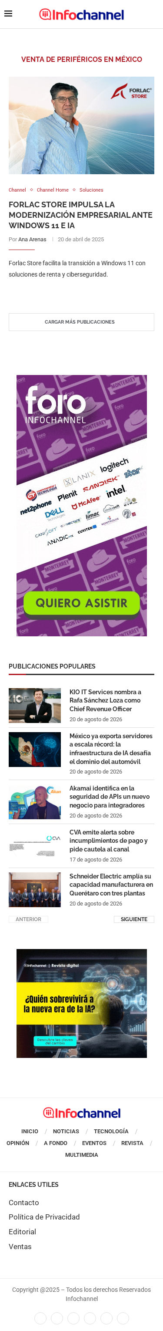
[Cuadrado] (82, 953)
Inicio (29, 1131)
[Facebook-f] (40, 1318)
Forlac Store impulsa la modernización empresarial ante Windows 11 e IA (81, 215)
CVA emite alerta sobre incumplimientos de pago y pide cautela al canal (109, 841)
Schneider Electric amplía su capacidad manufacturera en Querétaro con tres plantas (111, 885)
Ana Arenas (32, 239)
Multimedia (81, 1155)
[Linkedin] (73, 1318)
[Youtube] (90, 1318)
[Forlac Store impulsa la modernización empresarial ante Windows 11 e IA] (81, 125)
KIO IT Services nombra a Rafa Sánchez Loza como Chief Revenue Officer (105, 701)
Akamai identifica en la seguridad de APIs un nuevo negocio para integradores (110, 797)
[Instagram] (123, 1318)
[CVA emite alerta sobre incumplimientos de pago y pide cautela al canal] (35, 845)
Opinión (18, 1143)
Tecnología (111, 1131)
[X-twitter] (57, 1318)
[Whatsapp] (106, 1318)
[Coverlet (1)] (82, 379)
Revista (132, 1143)
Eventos (94, 1143)
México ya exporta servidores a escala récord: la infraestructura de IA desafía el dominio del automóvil (111, 749)
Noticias (66, 1131)
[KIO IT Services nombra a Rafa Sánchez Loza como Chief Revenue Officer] (35, 705)
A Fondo (55, 1143)
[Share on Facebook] (72, 292)
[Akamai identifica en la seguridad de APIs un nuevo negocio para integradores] (35, 801)
